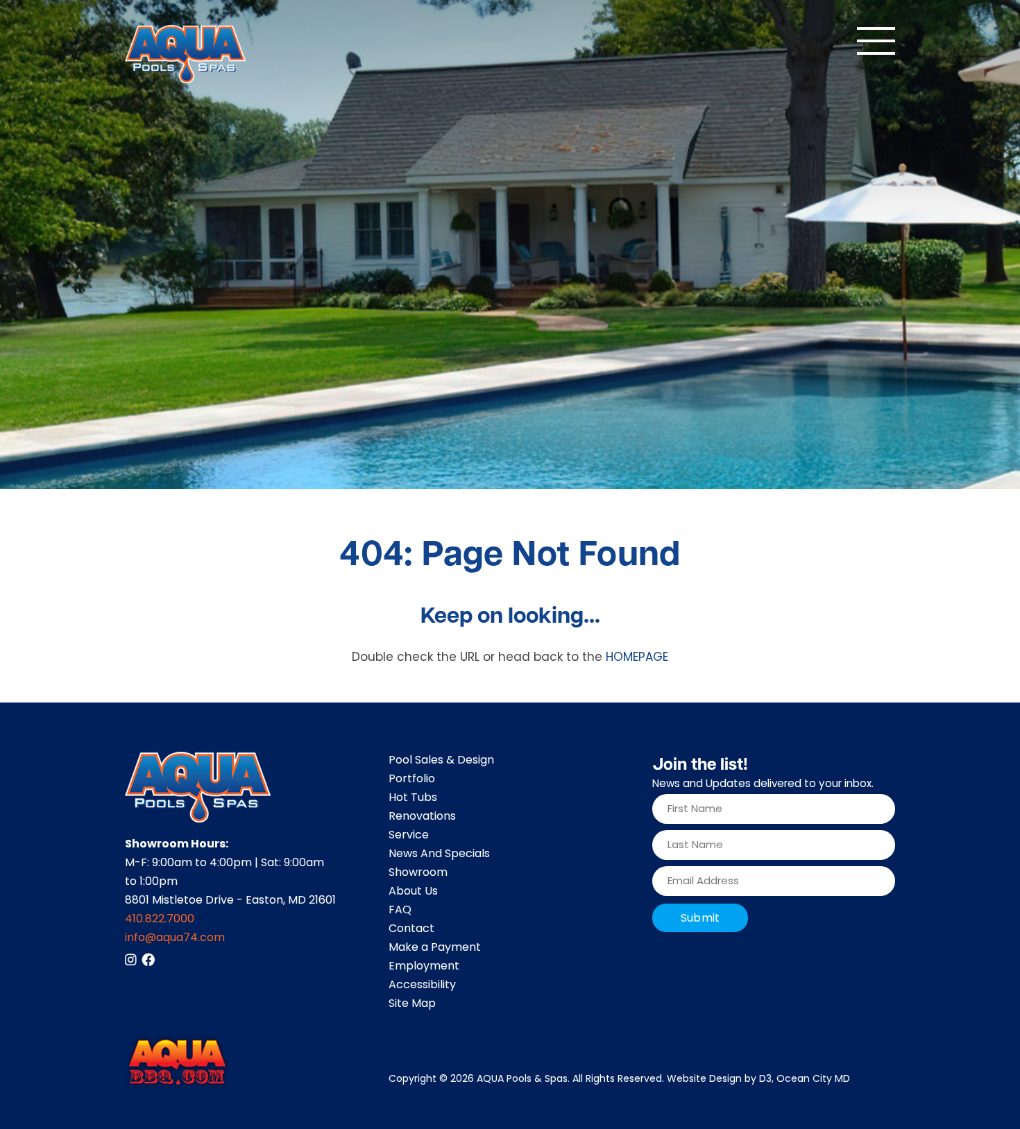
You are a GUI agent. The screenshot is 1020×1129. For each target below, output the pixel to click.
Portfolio (412, 779)
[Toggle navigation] (876, 41)
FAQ (400, 911)
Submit (700, 919)
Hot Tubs (413, 798)
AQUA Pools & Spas (522, 1079)
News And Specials (439, 854)
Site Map (412, 1004)
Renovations (422, 817)
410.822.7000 (159, 920)
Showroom (418, 873)
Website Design (704, 1079)
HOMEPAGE (637, 658)
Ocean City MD (813, 1079)
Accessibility (422, 985)
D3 (765, 1079)
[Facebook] (148, 959)
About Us (413, 892)
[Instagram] (131, 959)
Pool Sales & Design (441, 761)
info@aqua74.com (175, 938)
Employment (424, 967)
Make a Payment (435, 948)
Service (409, 836)
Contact (411, 929)
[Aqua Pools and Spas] (185, 54)
